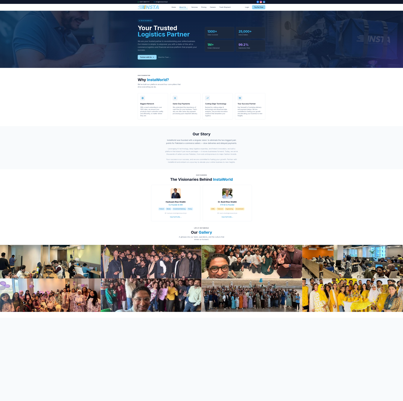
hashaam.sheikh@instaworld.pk (177, 213)
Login (247, 7)
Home (174, 7)
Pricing (203, 7)
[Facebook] (257, 2)
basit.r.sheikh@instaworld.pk (228, 213)
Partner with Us (146, 57)
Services (194, 7)
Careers (213, 7)
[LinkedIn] (264, 2)
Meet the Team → (164, 57)
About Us (182, 7)
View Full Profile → (176, 217)
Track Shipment (225, 7)
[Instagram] (261, 2)
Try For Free (258, 7)
